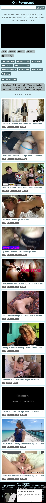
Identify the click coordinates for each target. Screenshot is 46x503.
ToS (28, 484)
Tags (24, 484)
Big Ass (7, 74)
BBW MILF (25, 70)
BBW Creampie (23, 65)
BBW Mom (8, 65)
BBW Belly (38, 70)
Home (18, 484)
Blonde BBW (24, 61)
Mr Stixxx (37, 61)
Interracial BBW (10, 70)
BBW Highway (10, 80)
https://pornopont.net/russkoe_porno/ (16, 486)
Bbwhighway (9, 61)
